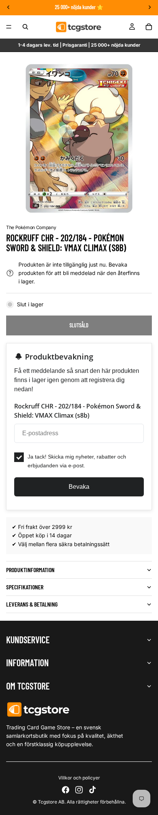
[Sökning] (25, 26)
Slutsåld (79, 325)
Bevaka (79, 486)
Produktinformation (30, 569)
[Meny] (9, 27)
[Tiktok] (92, 789)
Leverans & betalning (32, 604)
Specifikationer (24, 587)
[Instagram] (79, 789)
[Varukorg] (148, 26)
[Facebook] (65, 789)
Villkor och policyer (79, 778)
